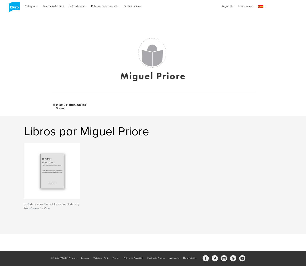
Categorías (31, 6)
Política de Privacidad (133, 258)
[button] (260, 6)
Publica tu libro (132, 6)
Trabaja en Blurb (100, 258)
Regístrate (227, 6)
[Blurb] (13, 8)
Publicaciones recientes (104, 6)
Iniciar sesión (245, 6)
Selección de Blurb (53, 6)
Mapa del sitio (189, 258)
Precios (116, 258)
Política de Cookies (156, 258)
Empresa (85, 258)
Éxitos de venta (77, 6)
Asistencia (174, 258)
